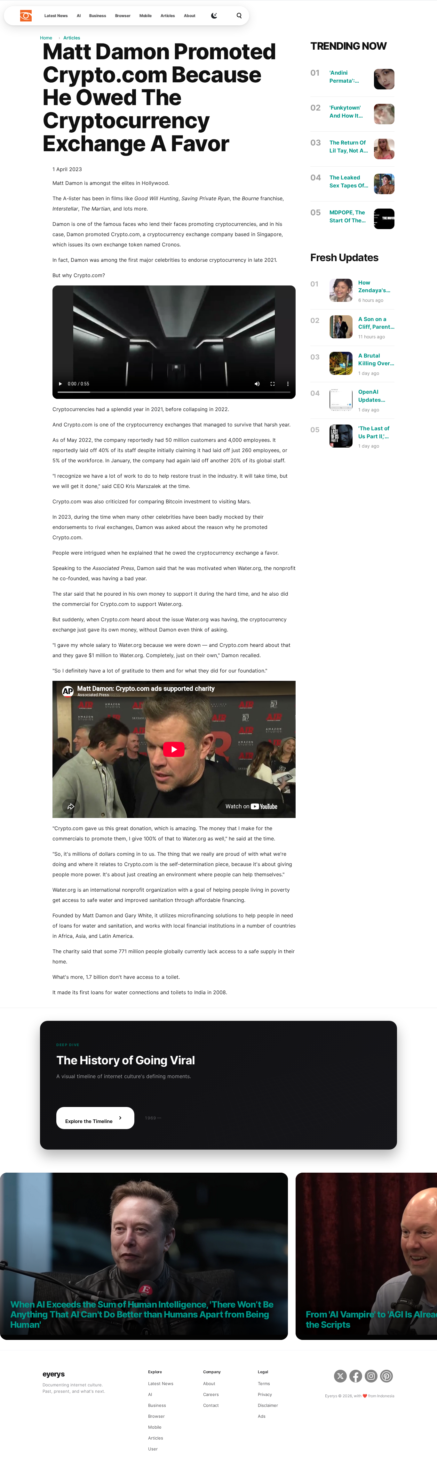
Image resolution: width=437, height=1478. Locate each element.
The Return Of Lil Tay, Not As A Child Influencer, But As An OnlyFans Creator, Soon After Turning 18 (348, 146)
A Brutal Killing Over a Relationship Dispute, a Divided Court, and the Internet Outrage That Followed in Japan (376, 359)
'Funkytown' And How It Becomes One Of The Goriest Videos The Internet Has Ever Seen (349, 112)
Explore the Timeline (89, 1121)
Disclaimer (268, 1405)
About (189, 15)
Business (97, 15)
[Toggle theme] (214, 16)
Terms (264, 1383)
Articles (168, 15)
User (153, 1448)
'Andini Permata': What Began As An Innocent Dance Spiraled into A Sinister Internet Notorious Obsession (346, 77)
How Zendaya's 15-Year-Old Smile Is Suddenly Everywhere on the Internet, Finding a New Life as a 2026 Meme (375, 286)
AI (79, 15)
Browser (123, 15)
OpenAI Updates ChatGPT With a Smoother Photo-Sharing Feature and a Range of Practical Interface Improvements (377, 396)
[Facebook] (355, 1377)
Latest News (56, 15)
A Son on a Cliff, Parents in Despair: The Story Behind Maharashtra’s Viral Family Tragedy (377, 323)
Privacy (265, 1394)
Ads (262, 1416)
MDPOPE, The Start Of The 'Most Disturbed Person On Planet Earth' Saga (347, 216)
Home (46, 37)
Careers (211, 1394)
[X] (340, 1377)
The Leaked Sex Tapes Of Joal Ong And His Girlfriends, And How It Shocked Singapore (347, 181)
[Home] (26, 15)
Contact (211, 1405)
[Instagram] (371, 1377)
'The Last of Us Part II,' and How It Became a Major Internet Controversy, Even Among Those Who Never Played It (375, 432)
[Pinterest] (387, 1377)
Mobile (145, 15)
